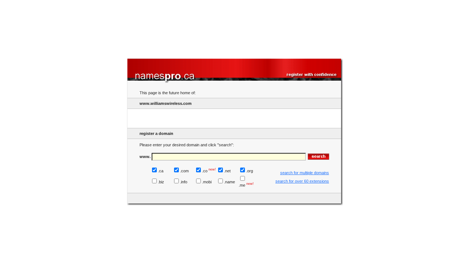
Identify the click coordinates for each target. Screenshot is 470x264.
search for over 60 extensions (302, 181)
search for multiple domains (304, 172)
